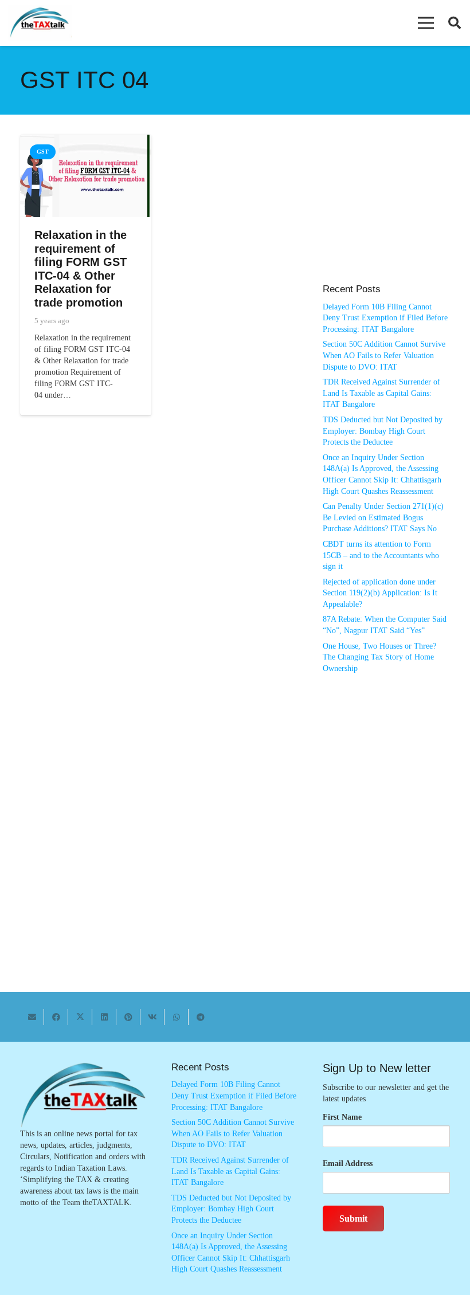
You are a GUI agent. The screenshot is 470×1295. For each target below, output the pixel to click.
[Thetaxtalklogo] (40, 23)
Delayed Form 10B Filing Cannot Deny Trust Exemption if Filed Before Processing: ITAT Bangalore (385, 318)
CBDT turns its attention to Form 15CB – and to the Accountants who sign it (381, 555)
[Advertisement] (386, 215)
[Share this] (56, 1017)
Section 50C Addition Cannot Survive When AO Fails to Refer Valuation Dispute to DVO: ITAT (384, 355)
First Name (342, 1117)
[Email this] (32, 1017)
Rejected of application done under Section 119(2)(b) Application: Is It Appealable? (380, 593)
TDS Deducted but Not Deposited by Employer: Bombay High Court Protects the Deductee (382, 430)
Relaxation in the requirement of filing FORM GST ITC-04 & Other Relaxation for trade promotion (80, 269)
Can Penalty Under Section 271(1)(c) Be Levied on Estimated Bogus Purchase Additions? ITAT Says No (383, 517)
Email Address (348, 1163)
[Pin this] (128, 1017)
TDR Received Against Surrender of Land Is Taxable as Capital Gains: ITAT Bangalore (381, 393)
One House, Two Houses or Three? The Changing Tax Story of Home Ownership (379, 657)
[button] (426, 23)
